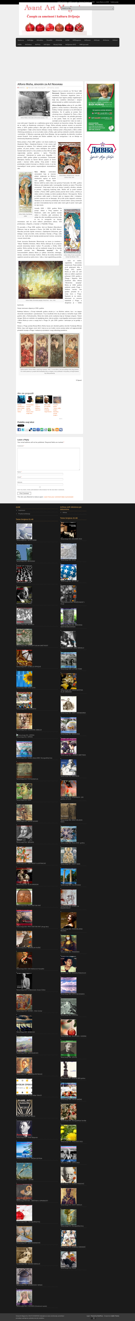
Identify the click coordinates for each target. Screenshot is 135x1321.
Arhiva (65, 512)
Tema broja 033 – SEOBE (24, 1179)
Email (26, 429)
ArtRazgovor (77, 40)
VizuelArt (49, 40)
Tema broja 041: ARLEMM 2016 (71, 539)
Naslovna (21, 40)
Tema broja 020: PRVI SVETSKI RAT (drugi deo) (32, 926)
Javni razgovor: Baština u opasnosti (37, 407)
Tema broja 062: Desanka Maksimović (73, 973)
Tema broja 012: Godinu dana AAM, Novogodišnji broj (34, 758)
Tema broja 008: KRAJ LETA (25, 688)
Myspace (61, 429)
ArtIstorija (59, 40)
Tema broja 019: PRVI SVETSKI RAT (28, 905)
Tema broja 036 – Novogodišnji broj (28, 1222)
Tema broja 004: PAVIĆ (24, 603)
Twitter (23, 429)
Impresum (21, 510)
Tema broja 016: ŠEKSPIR (25, 842)
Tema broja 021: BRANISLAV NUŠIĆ (28, 947)
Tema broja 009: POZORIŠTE (26, 709)
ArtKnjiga (30, 40)
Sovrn (60, 418)
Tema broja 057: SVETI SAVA (70, 864)
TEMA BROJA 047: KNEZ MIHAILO (72, 648)
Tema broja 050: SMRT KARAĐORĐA (73, 713)
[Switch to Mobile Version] (93, 1318)
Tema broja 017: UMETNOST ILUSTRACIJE (31, 863)
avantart (57, 87)
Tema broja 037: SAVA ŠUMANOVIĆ (28, 1243)
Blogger (57, 429)
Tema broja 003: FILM (23, 582)
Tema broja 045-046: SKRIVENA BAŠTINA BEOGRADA (71, 626)
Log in (88, 1316)
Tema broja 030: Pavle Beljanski (27, 1137)
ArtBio (20, 44)
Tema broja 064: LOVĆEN (69, 1015)
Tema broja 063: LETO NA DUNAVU (73, 994)
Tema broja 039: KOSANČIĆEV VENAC (29, 1285)
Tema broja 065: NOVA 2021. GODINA (73, 1036)
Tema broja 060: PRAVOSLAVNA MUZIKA (71, 930)
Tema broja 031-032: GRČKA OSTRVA (29, 1158)
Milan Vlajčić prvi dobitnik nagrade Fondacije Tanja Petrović (48, 408)
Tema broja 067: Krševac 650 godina (73, 1078)
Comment (20, 446)
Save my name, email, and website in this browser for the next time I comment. (40, 490)
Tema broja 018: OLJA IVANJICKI (27, 884)
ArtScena (87, 40)
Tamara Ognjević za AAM (86, 2)
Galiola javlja (114, 2)
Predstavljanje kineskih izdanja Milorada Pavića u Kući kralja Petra (30, 409)
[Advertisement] (67, 62)
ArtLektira (40, 40)
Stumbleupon (42, 429)
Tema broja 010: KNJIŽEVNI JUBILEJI (29, 730)
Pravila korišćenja (24, 514)
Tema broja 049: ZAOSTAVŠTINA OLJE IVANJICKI (72, 691)
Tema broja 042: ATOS (68, 560)
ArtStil (67, 40)
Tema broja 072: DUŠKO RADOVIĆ (72, 1184)
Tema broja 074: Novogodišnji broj (72, 1226)
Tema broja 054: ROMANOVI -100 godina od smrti (72, 798)
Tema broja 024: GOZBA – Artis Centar (29, 1011)
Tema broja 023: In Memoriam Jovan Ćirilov (30, 990)
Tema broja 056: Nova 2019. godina (73, 843)
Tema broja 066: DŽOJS (69, 1057)
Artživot (115, 40)
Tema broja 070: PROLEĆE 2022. (72, 1141)
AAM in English (62, 2)
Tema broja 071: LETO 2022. (70, 1163)
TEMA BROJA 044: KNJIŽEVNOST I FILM (73, 603)
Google (38, 429)
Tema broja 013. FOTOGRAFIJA (27, 779)
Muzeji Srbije (57, 44)
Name (19, 472)
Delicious (30, 429)
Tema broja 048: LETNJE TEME (71, 669)
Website (19, 482)
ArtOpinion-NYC (70, 44)
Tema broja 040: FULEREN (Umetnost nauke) (31, 1306)
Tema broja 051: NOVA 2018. (70, 734)
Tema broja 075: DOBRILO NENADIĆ (73, 1247)
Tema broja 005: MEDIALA (25, 624)
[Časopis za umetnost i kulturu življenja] (55, 18)
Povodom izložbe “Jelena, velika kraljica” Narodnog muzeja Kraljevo (57, 410)
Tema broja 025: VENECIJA (25, 1032)
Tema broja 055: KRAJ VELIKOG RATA (71, 821)
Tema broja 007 (42, 87)
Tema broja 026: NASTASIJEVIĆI (27, 1053)
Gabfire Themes (115, 1316)
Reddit (45, 429)
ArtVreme (106, 40)
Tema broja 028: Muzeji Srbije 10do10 (29, 1095)
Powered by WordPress (97, 1316)
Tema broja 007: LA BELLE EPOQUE (28, 666)
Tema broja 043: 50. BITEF (70, 581)
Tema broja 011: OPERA (24, 737)
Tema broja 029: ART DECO (25, 1116)
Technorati (49, 429)
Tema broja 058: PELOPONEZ (71, 885)
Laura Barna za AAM (102, 2)
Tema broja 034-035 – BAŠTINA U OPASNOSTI (32, 1201)
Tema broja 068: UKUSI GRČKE (71, 1099)
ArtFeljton (47, 44)
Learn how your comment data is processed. (59, 497)
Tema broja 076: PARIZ (68, 1268)
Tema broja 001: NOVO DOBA (26, 540)
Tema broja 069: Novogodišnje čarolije (73, 1120)
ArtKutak (97, 40)
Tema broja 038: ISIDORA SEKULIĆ (28, 1264)
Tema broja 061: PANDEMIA (70, 952)
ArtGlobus (28, 44)
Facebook (19, 429)
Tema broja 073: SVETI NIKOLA (71, 1205)
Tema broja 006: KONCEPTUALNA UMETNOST (32, 645)
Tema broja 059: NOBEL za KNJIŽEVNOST (70, 907)
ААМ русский (73, 2)
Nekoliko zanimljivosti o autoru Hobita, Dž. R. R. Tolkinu (21, 408)
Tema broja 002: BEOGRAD (25, 561)
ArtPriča (37, 44)
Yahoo (53, 429)
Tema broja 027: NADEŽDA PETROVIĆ (29, 1074)
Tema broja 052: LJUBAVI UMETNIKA (73, 755)
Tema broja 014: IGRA (23, 800)
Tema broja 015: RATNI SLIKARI (27, 821)
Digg (34, 429)
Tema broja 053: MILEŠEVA (70, 776)
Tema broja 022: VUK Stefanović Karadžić (30, 969)
